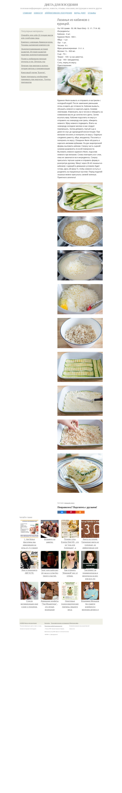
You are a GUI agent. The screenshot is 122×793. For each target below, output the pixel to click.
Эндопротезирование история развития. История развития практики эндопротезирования (34, 52)
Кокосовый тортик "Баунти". (33, 73)
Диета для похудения (61, 4)
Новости (38, 12)
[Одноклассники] (80, 512)
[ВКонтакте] (61, 512)
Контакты (47, 623)
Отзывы (92, 12)
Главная (27, 12)
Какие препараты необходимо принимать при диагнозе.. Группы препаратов (36, 79)
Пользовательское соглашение (60, 623)
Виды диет (80, 12)
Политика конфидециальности (53, 626)
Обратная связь (73, 623)
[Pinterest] (71, 512)
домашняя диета (69, 503)
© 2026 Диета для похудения (28, 623)
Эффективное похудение (58, 12)
